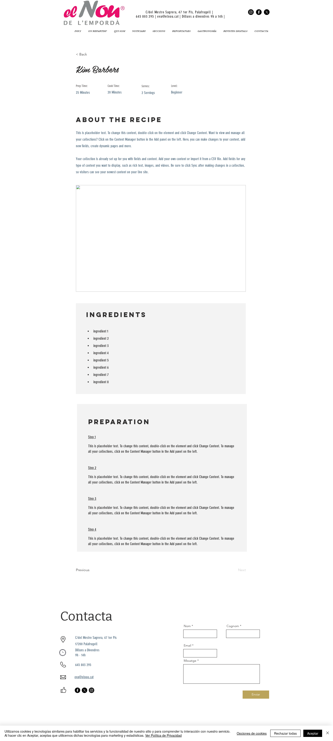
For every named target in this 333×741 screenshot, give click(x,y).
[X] (267, 12)
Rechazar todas (285, 733)
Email (187, 645)
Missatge (190, 660)
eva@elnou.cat (168, 16)
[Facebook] (259, 12)
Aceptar (312, 733)
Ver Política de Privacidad (163, 735)
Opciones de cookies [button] (252, 733)
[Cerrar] (327, 733)
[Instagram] (251, 12)
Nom (187, 626)
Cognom (233, 626)
